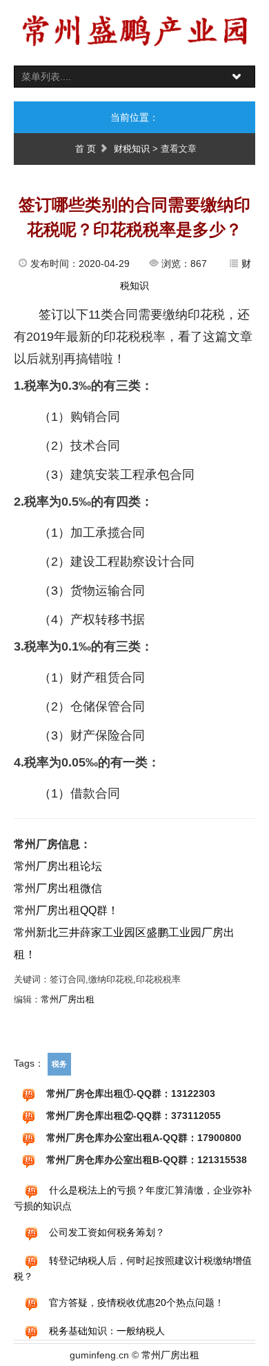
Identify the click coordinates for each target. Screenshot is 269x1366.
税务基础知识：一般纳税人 (107, 1330)
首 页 (85, 148)
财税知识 (132, 148)
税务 (59, 1064)
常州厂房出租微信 (58, 888)
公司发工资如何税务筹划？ (107, 1232)
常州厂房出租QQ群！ (66, 910)
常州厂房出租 (67, 999)
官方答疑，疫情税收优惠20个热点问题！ (136, 1302)
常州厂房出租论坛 (58, 866)
